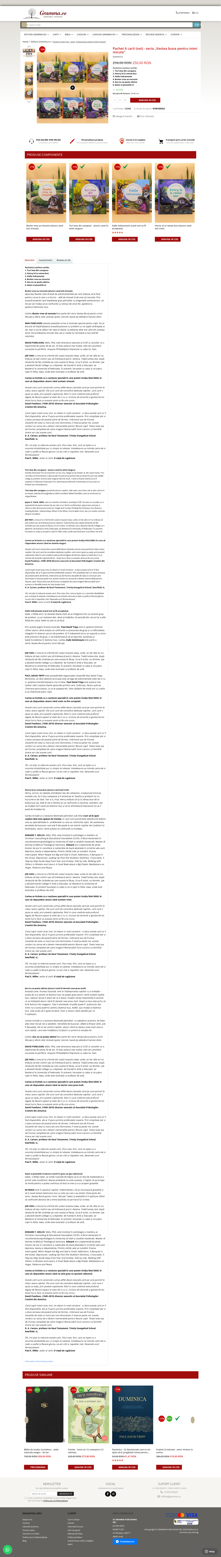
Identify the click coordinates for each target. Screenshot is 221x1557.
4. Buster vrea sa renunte (125, 79)
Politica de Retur (75, 1537)
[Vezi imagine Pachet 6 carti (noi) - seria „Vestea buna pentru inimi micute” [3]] (29, 93)
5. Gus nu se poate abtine (125, 82)
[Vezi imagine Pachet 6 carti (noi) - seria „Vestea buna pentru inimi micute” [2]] (29, 80)
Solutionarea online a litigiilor (81, 1540)
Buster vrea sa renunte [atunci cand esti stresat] (44, 227)
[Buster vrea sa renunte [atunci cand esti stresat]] (46, 193)
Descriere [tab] (29, 260)
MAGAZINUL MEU (32, 1513)
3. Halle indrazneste (122, 76)
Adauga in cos (147, 100)
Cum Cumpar (74, 1519)
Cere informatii (146, 116)
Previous (29, 47)
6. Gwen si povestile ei (123, 84)
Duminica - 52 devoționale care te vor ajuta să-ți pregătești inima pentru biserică (131, 1451)
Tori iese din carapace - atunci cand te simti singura (88, 227)
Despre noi (27, 1519)
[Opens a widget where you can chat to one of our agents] (209, 1551)
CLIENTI (72, 1513)
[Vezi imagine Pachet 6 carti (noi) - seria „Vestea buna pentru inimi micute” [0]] (29, 53)
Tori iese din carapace (125, 70)
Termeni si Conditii (31, 1533)
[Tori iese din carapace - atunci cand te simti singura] (89, 193)
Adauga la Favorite (123, 116)
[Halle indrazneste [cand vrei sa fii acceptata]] (132, 193)
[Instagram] (113, 1494)
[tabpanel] (72, 87)
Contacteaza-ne (127, 1541)
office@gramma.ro (171, 1496)
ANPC (70, 1544)
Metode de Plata (75, 1533)
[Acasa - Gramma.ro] (45, 13)
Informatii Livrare (75, 1526)
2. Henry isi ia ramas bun (125, 73)
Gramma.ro (118, 56)
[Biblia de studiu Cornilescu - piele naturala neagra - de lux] (44, 1415)
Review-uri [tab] (63, 260)
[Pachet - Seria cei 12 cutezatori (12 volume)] (88, 1414)
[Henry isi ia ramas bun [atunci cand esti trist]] (175, 193)
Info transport (74, 1530)
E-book (71, 1523)
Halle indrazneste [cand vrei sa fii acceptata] (129, 227)
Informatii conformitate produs (39, 1361)
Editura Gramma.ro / (41, 41)
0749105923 (171, 1492)
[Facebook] (107, 1494)
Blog (24, 1540)
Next (29, 101)
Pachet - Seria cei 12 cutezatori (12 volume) (85, 1451)
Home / (26, 41)
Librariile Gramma (30, 1526)
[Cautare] (196, 24)
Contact (26, 1523)
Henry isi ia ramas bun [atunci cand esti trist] (173, 227)
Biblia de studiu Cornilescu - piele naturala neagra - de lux (41, 1451)
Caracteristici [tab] (45, 260)
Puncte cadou (29, 1530)
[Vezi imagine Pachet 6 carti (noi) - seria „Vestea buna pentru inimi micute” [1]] (29, 67)
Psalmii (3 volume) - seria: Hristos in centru (174, 1451)
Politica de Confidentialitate (55, 1500)
